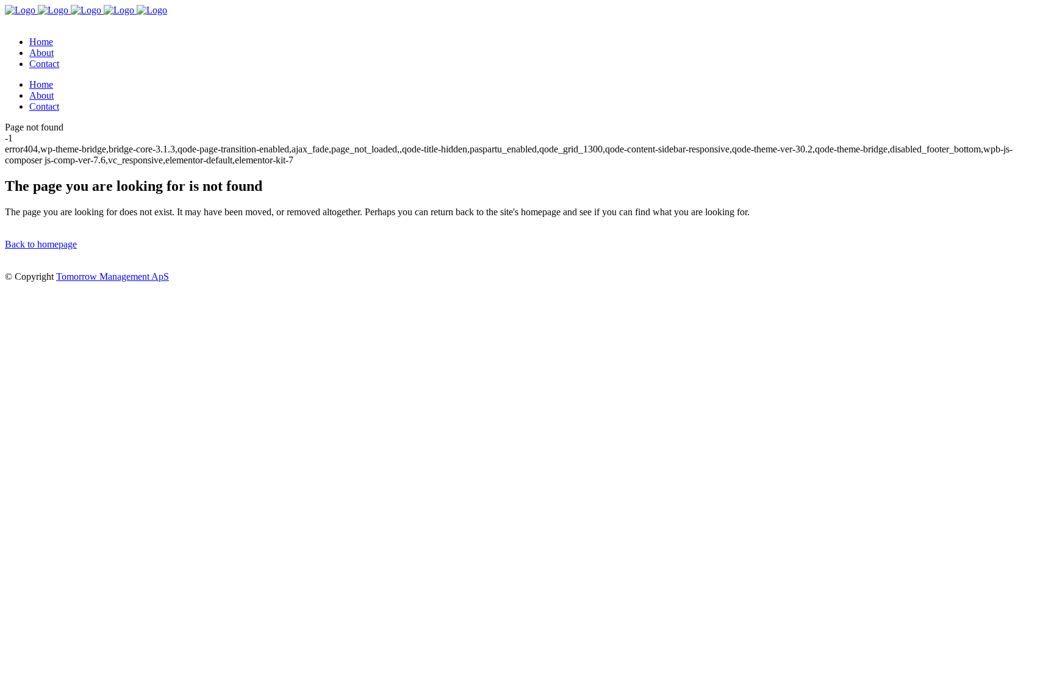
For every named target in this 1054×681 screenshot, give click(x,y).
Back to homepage (41, 244)
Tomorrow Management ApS (112, 276)
